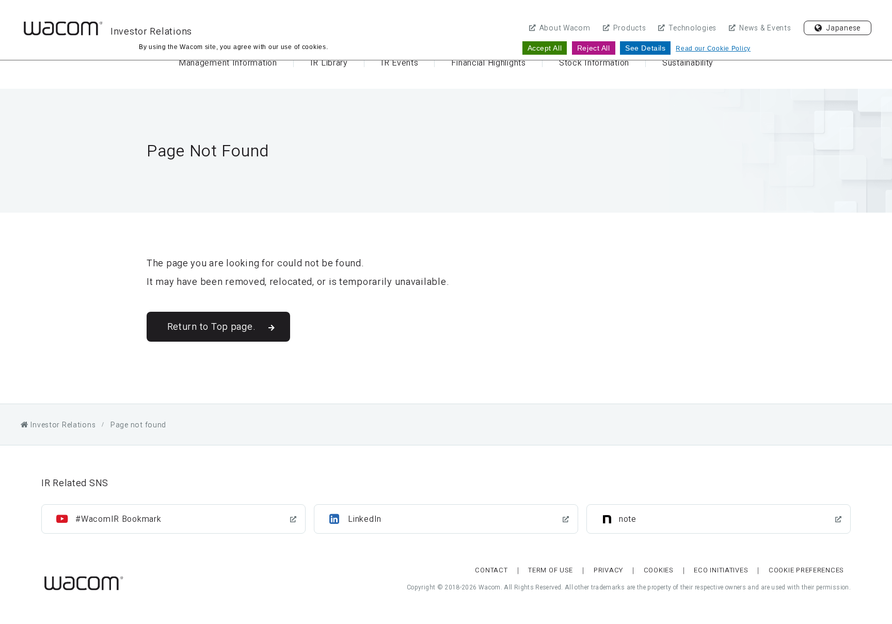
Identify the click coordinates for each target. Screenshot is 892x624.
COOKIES (659, 570)
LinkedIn (364, 519)
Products (629, 28)
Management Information (228, 63)
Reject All (593, 48)
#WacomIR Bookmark (118, 519)
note (627, 519)
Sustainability (687, 63)
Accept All (545, 48)
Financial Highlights (488, 63)
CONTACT (491, 570)
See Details (645, 48)
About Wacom (565, 28)
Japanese (843, 28)
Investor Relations (151, 31)
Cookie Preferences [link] (806, 570)
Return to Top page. (211, 326)
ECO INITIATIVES (721, 570)
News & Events (765, 28)
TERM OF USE (550, 570)
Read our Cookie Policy (713, 48)
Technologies (692, 28)
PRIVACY (608, 570)
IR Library (329, 63)
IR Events (399, 63)
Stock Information (594, 63)
